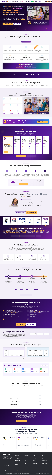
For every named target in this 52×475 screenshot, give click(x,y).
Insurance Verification (18, 458)
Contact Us (34, 458)
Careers (34, 460)
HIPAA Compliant (24, 231)
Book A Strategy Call (21, 324)
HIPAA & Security (35, 463)
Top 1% (5, 14)
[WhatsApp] (48, 473)
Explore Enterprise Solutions (21, 156)
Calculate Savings (17, 23)
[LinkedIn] (36, 473)
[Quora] (42, 473)
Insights (26, 1)
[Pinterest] (47, 473)
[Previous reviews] (2, 445)
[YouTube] (38, 473)
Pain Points (31, 1)
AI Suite (21, 1)
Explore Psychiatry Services (42, 121)
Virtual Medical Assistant (7, 231)
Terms (42, 470)
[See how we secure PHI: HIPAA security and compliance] (46, 28)
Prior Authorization (35, 230)
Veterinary (25, 463)
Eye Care (25, 460)
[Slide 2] (25, 210)
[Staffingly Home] (8, 454)
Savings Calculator (44, 460)
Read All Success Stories (24, 206)
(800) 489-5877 (41, 1)
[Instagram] (45, 473)
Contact (36, 1)
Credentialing (16, 464)
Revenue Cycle (44, 230)
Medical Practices (26, 455)
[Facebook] (39, 473)
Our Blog (43, 455)
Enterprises (16, 1)
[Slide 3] (26, 210)
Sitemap (48, 470)
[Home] (10, 1)
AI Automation (17, 455)
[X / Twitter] (41, 473)
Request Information (31, 324)
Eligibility (40, 230)
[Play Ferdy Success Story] (13, 204)
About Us (34, 455)
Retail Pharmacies (26, 461)
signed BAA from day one (36, 231)
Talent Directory (44, 461)
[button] (38, 13)
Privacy (40, 470)
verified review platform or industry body (12, 232)
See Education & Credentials (26, 294)
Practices (13, 1)
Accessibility (45, 470)
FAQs (43, 458)
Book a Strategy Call (36, 461)
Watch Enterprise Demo (32, 156)
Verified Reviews (44, 463)
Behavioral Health (26, 458)
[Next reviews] (49, 445)
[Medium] (44, 473)
